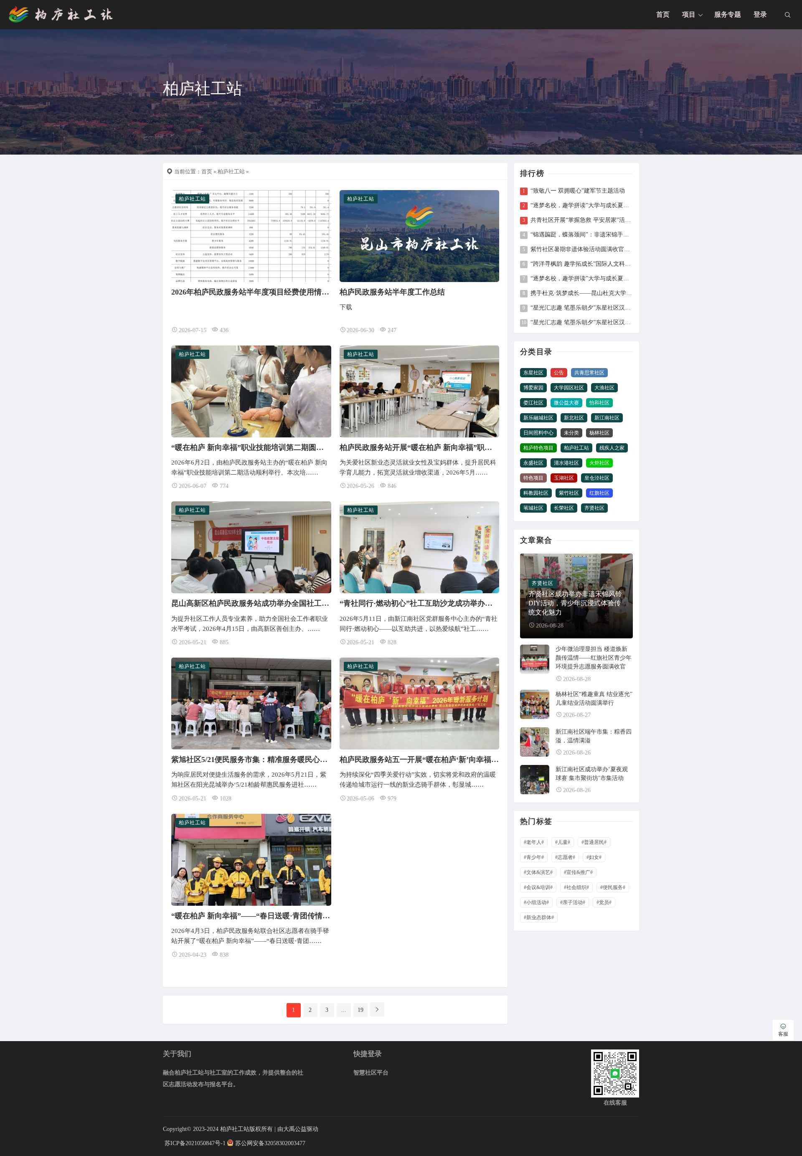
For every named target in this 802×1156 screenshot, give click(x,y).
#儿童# (562, 842)
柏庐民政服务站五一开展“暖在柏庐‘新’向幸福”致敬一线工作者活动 (451, 759)
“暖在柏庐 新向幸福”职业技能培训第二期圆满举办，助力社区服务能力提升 (296, 447)
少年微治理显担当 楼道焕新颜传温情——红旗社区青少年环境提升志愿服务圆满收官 (594, 658)
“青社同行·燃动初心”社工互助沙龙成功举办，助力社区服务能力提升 (454, 603)
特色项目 (533, 478)
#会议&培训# (538, 887)
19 (360, 1010)
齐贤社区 (594, 508)
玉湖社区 (564, 478)
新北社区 (574, 418)
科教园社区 (535, 493)
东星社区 (533, 373)
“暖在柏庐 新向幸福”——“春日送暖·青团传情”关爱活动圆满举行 (278, 916)
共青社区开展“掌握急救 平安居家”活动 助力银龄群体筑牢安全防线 (581, 220)
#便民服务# (612, 887)
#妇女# (594, 857)
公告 (559, 373)
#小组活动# (536, 902)
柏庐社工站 (231, 171)
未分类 (571, 433)
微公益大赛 (566, 403)
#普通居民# (594, 842)
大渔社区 (604, 388)
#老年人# (534, 842)
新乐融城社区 (538, 418)
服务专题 (727, 14)
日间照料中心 (538, 433)
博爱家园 (533, 388)
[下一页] (377, 1009)
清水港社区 (566, 463)
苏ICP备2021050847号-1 (195, 1143)
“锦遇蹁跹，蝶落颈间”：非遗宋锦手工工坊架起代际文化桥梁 (581, 235)
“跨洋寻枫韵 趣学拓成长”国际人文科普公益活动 (581, 264)
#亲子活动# (572, 902)
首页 (663, 14)
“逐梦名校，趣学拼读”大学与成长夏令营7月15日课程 (581, 205)
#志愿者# (565, 857)
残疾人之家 (611, 448)
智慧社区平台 (370, 1073)
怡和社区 (599, 403)
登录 (760, 14)
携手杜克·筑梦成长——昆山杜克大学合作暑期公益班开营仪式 (581, 293)
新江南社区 (606, 418)
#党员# (604, 902)
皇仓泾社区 (596, 478)
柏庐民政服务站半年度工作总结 (392, 292)
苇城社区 (533, 508)
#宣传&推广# (578, 872)
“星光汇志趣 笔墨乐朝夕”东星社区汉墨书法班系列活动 (581, 308)
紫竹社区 (569, 493)
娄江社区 (533, 403)
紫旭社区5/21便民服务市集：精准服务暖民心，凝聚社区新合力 (275, 759)
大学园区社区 (569, 388)
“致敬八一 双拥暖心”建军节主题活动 (577, 191)
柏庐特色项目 (538, 448)
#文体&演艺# (538, 872)
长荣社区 (564, 508)
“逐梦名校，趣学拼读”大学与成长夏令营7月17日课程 (581, 279)
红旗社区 (599, 493)
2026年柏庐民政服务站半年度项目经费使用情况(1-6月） (264, 292)
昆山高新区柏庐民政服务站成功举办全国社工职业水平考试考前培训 (284, 603)
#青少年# (534, 857)
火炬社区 (599, 463)
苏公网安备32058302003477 (270, 1143)
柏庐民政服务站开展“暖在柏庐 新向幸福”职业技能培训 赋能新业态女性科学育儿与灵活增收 (492, 447)
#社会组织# (576, 887)
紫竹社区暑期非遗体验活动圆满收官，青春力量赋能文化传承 (581, 249)
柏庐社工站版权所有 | (248, 1129)
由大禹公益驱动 (297, 1129)
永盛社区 (533, 463)
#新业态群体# (539, 917)
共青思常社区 (589, 373)
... (343, 1010)
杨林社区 (599, 433)
